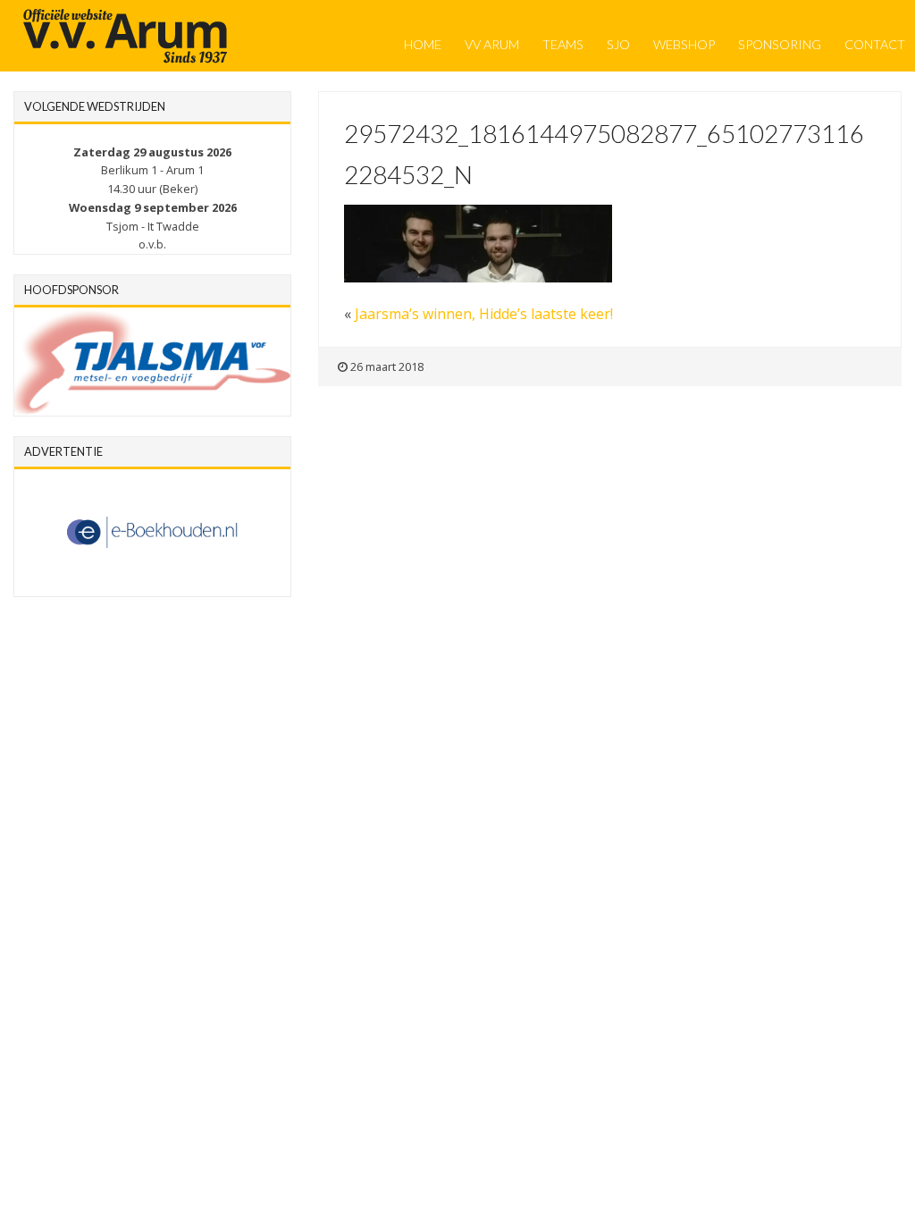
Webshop (684, 44)
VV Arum (492, 44)
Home (422, 44)
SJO (618, 44)
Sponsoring (779, 44)
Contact (874, 44)
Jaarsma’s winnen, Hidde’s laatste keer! (484, 314)
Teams (562, 44)
